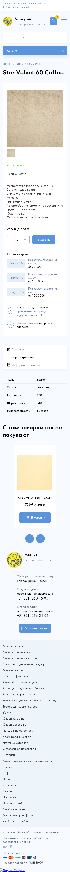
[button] (29, 538)
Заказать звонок (36, 628)
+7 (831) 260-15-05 (32, 598)
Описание (18, 349)
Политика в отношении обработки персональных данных (26, 840)
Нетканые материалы (16, 743)
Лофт (6, 773)
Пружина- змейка (14, 803)
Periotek (7, 767)
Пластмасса (10, 797)
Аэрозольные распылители (19, 694)
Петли (6, 779)
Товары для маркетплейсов (20, 706)
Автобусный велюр (15, 809)
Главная (7, 63)
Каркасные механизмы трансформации (27, 761)
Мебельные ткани (14, 646)
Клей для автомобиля (16, 821)
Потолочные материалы (18, 730)
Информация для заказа (28, 365)
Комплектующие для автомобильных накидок (31, 700)
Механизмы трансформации (21, 815)
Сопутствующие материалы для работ (27, 664)
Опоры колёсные (13, 718)
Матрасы (9, 755)
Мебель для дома (14, 670)
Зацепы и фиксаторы (16, 676)
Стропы (7, 791)
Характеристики (23, 357)
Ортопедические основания (21, 749)
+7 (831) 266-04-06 (33, 615)
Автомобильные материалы (20, 658)
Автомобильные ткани (16, 652)
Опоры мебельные (14, 724)
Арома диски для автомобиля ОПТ (25, 688)
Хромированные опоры (18, 736)
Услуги (7, 712)
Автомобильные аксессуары (20, 682)
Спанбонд (9, 785)
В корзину (43, 239)
